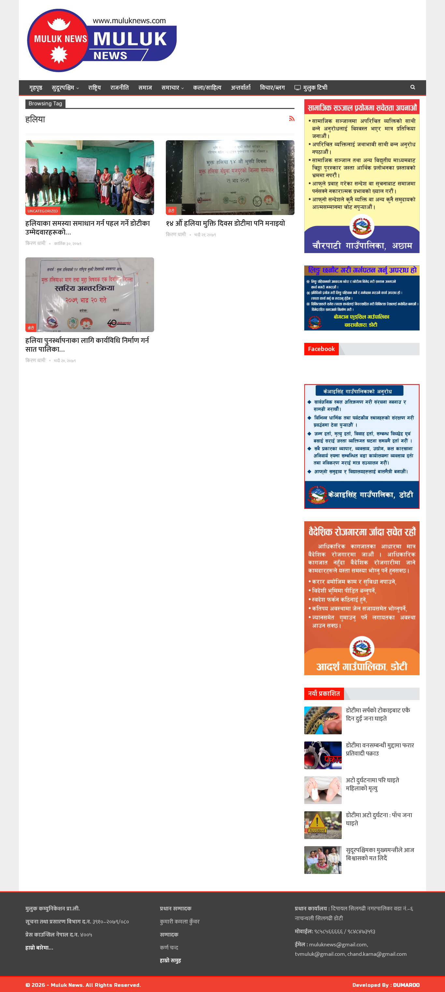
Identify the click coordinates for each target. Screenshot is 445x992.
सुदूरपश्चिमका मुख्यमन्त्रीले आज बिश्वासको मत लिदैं (380, 854)
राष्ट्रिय (94, 88)
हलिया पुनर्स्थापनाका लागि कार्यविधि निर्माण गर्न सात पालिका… (87, 345)
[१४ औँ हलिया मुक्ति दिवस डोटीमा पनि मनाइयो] (230, 177)
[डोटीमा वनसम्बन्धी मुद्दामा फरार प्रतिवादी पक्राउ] (323, 755)
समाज (145, 88)
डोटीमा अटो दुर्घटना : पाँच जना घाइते (379, 819)
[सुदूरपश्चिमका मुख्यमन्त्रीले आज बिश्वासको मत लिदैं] (323, 860)
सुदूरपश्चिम (63, 88)
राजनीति (119, 88)
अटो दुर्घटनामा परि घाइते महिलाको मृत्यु (372, 784)
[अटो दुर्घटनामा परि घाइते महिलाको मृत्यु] (323, 790)
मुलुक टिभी (315, 88)
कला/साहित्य (207, 88)
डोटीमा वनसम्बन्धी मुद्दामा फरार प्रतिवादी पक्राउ (380, 749)
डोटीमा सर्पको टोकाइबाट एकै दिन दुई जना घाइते (378, 715)
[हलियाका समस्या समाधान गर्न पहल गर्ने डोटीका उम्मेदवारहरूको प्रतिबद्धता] (89, 177)
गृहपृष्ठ (35, 88)
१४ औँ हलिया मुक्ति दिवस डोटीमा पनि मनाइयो (225, 224)
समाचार (170, 88)
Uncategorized (43, 211)
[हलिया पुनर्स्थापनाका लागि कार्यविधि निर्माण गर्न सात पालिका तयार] (89, 294)
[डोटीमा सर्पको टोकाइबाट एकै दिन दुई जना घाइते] (323, 720)
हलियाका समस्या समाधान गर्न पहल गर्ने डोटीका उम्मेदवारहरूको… (87, 228)
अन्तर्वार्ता (241, 88)
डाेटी (171, 211)
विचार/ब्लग (272, 88)
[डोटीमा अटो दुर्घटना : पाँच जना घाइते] (323, 825)
